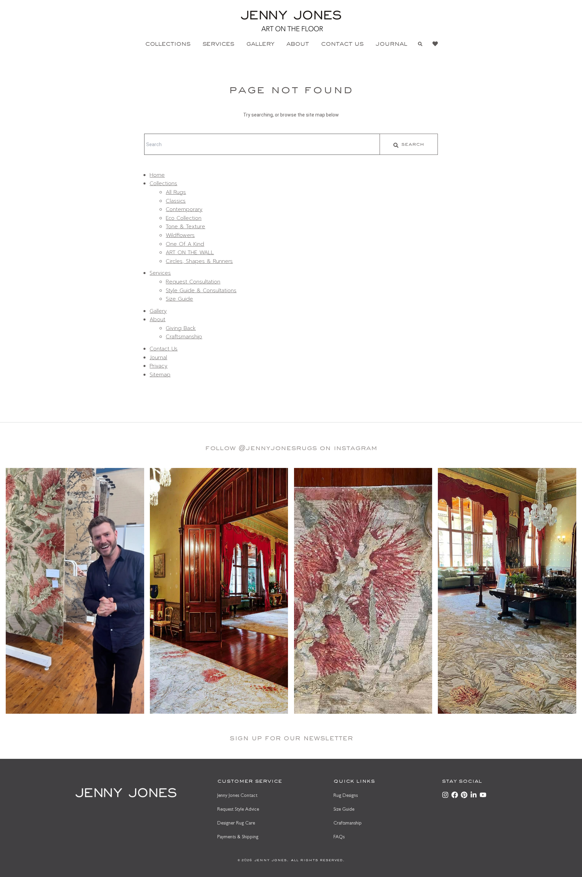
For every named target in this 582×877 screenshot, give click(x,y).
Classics (176, 201)
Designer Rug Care (236, 823)
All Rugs (176, 192)
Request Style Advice (238, 809)
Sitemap (160, 375)
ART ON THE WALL (190, 252)
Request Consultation (193, 282)
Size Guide (179, 299)
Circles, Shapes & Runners (199, 261)
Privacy (158, 366)
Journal (391, 44)
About (297, 44)
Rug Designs (345, 796)
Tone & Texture (185, 227)
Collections (167, 44)
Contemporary (184, 209)
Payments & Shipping (237, 837)
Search (412, 145)
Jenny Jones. (270, 860)
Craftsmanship (184, 337)
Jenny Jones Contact (237, 796)
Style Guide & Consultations (201, 290)
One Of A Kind (185, 244)
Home (157, 175)
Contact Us (342, 44)
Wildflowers (180, 235)
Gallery (260, 44)
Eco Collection (183, 218)
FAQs (339, 837)
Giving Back (181, 328)
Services (218, 44)
